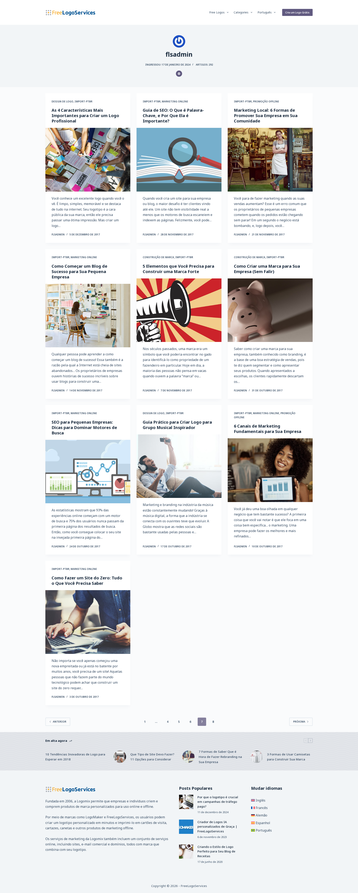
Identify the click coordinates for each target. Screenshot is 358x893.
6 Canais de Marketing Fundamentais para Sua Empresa (267, 428)
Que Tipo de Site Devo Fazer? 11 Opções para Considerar (152, 756)
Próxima (299, 721)
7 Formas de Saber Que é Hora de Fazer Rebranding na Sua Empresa (220, 756)
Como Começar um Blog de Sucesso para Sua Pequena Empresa (79, 271)
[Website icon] (179, 74)
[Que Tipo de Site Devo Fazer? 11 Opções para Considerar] (120, 756)
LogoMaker (94, 817)
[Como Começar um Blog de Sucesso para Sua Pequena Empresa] (87, 316)
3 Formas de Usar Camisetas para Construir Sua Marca (288, 756)
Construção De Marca (158, 257)
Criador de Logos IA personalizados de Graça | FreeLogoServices (217, 826)
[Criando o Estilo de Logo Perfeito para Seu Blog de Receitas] (186, 851)
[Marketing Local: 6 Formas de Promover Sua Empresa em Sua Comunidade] (270, 160)
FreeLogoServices (120, 817)
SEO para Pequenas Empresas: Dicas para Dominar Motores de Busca (84, 427)
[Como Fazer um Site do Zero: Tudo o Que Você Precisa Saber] (87, 622)
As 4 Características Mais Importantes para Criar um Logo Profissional (85, 115)
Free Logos (217, 12)
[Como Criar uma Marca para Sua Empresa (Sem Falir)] (270, 310)
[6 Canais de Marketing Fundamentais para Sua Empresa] (270, 470)
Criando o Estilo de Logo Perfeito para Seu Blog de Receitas (216, 851)
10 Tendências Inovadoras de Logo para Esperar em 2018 (75, 756)
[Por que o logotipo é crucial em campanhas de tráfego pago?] (186, 802)
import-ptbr (83, 101)
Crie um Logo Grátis (297, 12)
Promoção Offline (266, 101)
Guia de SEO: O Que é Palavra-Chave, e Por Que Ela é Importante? (173, 115)
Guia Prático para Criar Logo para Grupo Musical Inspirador (177, 424)
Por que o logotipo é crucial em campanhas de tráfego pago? (217, 801)
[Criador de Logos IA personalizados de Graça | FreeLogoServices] (186, 827)
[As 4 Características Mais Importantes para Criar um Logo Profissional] (87, 160)
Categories (241, 12)
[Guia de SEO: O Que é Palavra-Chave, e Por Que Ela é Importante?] (179, 160)
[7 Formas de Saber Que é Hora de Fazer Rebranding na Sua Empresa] (188, 756)
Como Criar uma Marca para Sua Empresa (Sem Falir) (267, 268)
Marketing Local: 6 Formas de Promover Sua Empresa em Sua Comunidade (266, 115)
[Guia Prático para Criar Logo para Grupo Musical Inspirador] (179, 466)
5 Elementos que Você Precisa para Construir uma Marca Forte (178, 268)
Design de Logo (62, 101)
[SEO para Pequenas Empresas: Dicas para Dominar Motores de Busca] (87, 471)
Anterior (59, 721)
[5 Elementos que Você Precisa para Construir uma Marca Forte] (179, 310)
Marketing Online (175, 101)
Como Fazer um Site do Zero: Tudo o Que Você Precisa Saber (87, 580)
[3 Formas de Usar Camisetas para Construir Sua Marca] (256, 756)
